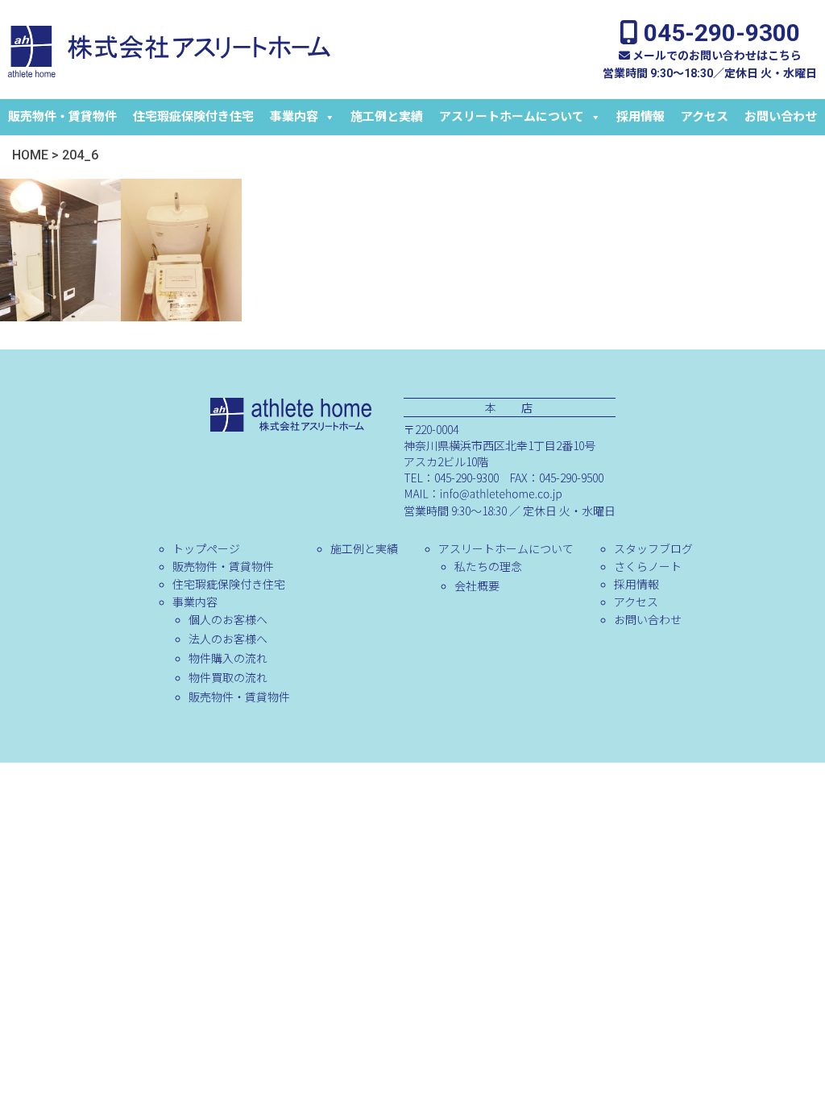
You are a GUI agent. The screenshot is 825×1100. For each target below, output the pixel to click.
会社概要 (477, 585)
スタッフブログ (653, 548)
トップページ (206, 548)
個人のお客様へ (228, 619)
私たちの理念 (488, 566)
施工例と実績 (386, 117)
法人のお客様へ (228, 639)
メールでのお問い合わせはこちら (716, 55)
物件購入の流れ (228, 658)
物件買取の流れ (228, 677)
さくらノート (648, 566)
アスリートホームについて (511, 117)
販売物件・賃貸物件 (62, 117)
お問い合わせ (780, 117)
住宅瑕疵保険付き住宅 (193, 117)
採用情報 (640, 117)
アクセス (704, 117)
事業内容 (294, 117)
